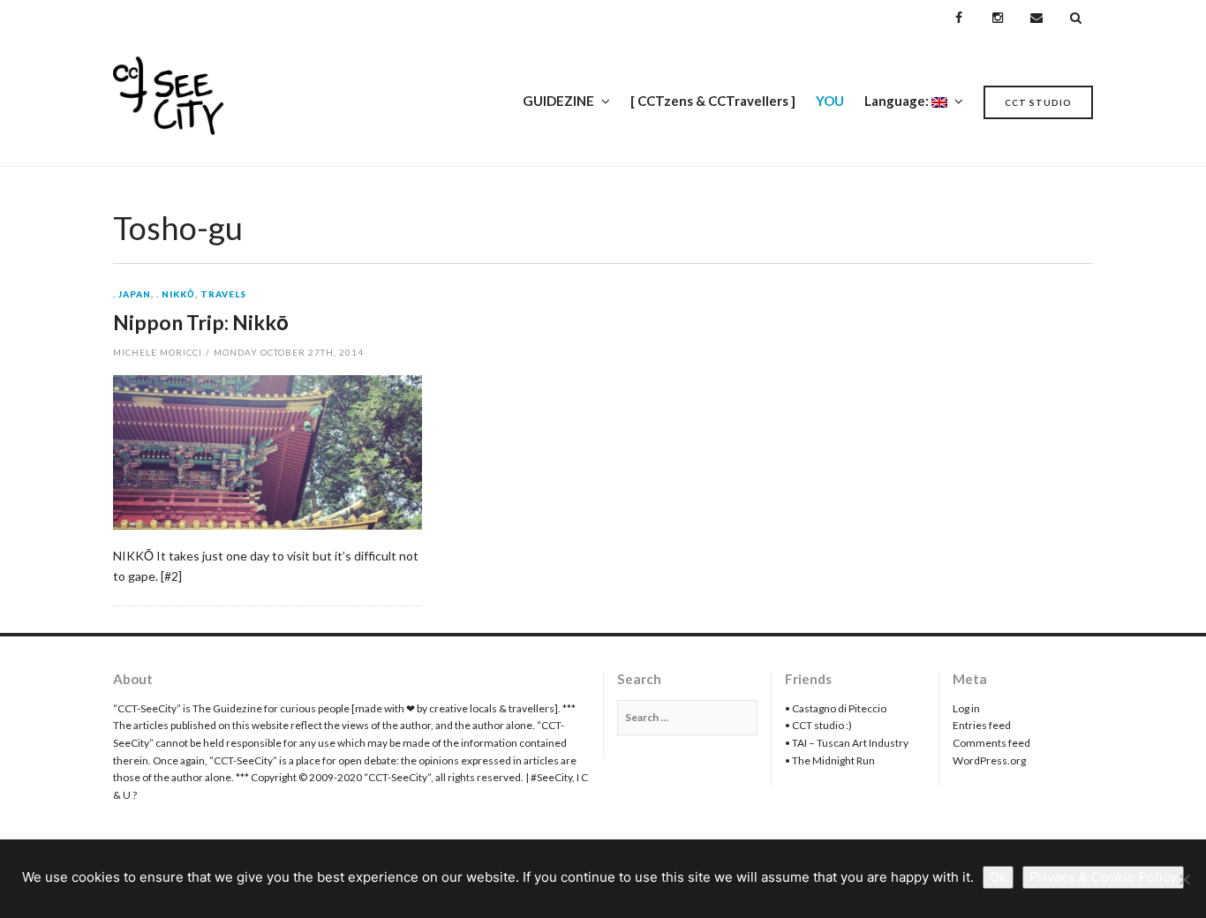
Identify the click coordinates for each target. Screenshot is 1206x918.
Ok (998, 877)
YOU (830, 101)
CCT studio (1038, 102)
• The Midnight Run (830, 760)
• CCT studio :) (818, 725)
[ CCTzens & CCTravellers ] (712, 101)
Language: (897, 101)
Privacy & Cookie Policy (1103, 877)
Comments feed (991, 742)
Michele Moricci (157, 352)
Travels (223, 294)
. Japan (132, 294)
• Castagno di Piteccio (835, 708)
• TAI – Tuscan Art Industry (846, 742)
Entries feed (982, 725)
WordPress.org (989, 760)
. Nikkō (175, 294)
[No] (1184, 879)
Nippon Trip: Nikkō (201, 322)
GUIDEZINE (558, 101)
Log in (966, 708)
